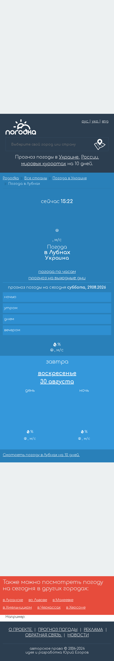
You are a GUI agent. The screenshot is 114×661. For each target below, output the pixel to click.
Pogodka (11, 178)
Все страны (35, 178)
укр (95, 121)
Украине (69, 157)
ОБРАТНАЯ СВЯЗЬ (43, 635)
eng (105, 121)
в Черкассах (49, 607)
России (89, 157)
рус (85, 121)
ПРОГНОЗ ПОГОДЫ (57, 630)
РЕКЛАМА (93, 630)
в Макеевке (63, 600)
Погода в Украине (70, 178)
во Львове (37, 600)
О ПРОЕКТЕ (21, 630)
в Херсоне (76, 607)
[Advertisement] (57, 57)
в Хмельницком (17, 607)
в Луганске (13, 600)
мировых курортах (43, 163)
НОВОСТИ (78, 635)
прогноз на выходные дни (57, 278)
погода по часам (57, 272)
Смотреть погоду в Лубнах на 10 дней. (41, 455)
